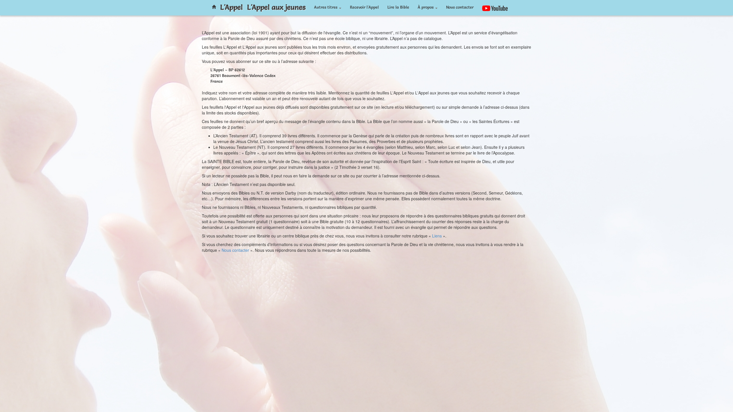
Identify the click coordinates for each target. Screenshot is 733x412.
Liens (437, 236)
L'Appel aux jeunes (276, 7)
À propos (426, 7)
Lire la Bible (398, 7)
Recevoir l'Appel (364, 7)
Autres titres (326, 7)
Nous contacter (460, 7)
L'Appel (231, 7)
